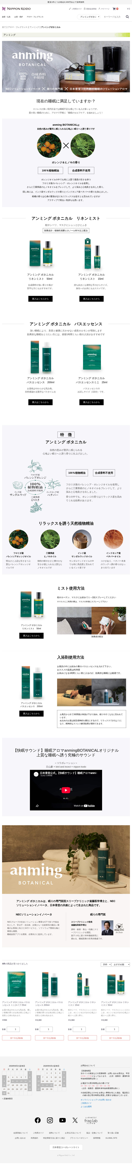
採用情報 (96, 1138)
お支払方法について (73, 1133)
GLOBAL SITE (111, 1138)
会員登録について (20, 1133)
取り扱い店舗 (113, 1133)
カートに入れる (16, 1038)
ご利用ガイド (76, 9)
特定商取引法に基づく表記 (54, 1138)
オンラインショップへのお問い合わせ (96, 1100)
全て (4, 27)
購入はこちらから (40, 299)
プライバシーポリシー (79, 1138)
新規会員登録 (91, 9)
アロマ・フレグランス (35, 17)
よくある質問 (86, 1107)
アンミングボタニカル (50, 27)
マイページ (105, 9)
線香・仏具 (6, 17)
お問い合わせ (20, 1138)
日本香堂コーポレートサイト (66, 1147)
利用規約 (34, 1138)
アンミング (34, 27)
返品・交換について (94, 1133)
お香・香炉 (18, 17)
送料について (54, 1133)
